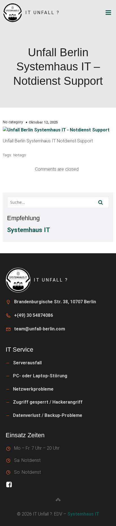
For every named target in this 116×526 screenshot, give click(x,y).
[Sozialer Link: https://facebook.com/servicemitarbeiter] (10, 484)
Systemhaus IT (28, 229)
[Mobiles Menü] (108, 13)
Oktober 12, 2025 (43, 122)
